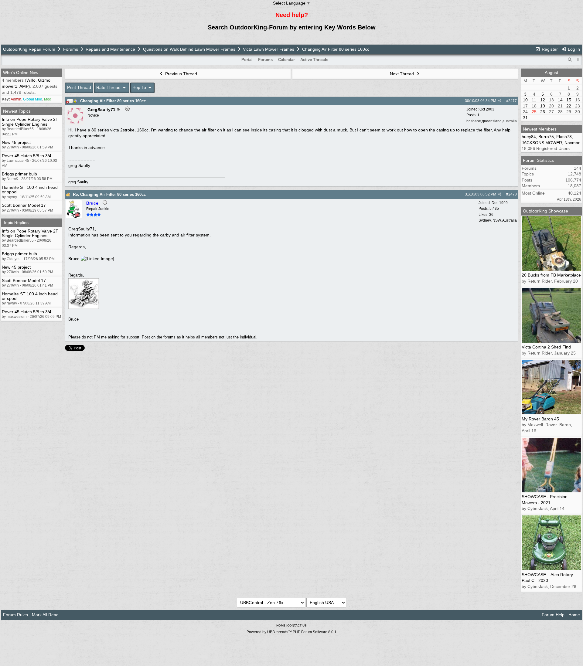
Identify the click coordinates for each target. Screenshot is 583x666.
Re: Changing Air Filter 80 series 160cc (109, 194)
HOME (280, 625)
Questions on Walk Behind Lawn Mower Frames (189, 49)
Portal (247, 59)
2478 (512, 194)
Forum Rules (15, 614)
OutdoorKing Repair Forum (29, 49)
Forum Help (553, 614)
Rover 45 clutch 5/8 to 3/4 (26, 155)
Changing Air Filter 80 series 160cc (113, 101)
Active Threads (314, 59)
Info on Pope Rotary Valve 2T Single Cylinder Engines (30, 121)
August (551, 72)
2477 (512, 101)
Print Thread (79, 87)
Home (574, 614)
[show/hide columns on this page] (577, 59)
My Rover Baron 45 (540, 418)
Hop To (139, 87)
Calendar (286, 59)
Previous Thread (180, 73)
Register (549, 49)
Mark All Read (45, 614)
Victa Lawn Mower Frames (269, 49)
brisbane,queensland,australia (491, 121)
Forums (70, 49)
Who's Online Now (20, 72)
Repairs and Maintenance (110, 49)
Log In (573, 49)
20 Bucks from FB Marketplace (551, 275)
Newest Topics (17, 111)
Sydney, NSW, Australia (498, 220)
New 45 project (16, 142)
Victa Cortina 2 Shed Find (546, 347)
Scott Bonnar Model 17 (24, 205)
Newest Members (540, 129)
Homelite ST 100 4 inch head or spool (30, 189)
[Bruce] (74, 216)
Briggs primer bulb (19, 174)
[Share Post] (499, 101)
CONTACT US (297, 625)
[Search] (570, 60)
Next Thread (402, 73)
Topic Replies (16, 222)
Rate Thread (109, 87)
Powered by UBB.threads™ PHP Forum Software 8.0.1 (291, 632)
